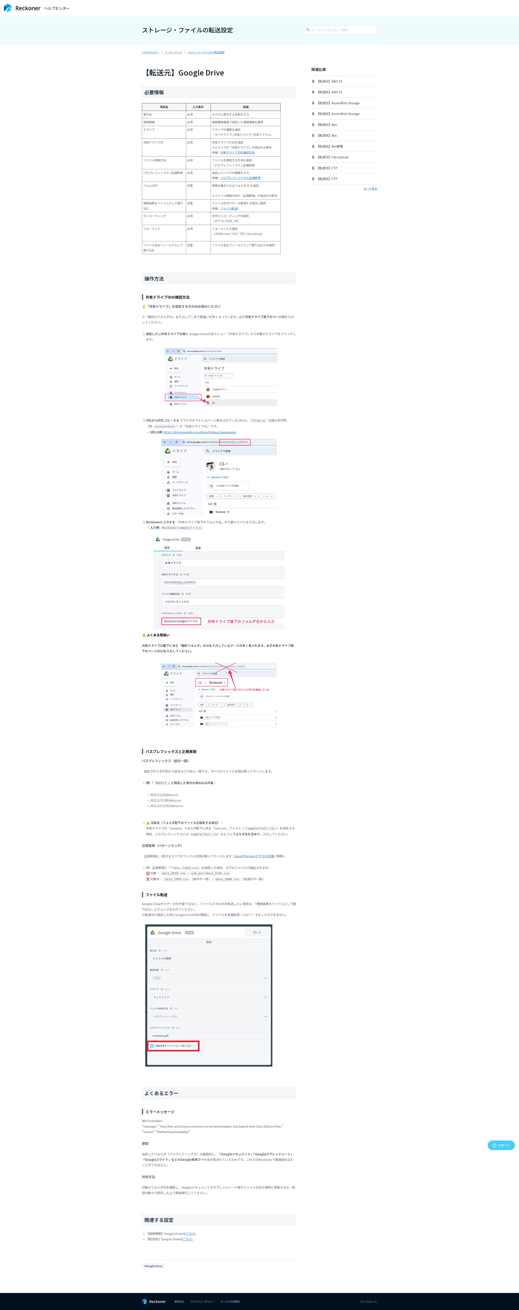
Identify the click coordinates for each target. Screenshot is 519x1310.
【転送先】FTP (326, 179)
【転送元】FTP (326, 168)
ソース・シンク (173, 52)
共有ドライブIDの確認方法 (238, 152)
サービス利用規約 (230, 1301)
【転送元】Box (326, 124)
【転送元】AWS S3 (329, 81)
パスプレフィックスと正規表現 (240, 178)
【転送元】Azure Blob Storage (338, 103)
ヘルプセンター (150, 52)
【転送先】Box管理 (329, 146)
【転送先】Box (326, 135)
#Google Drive (153, 1266)
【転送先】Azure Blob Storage (338, 113)
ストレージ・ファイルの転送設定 (206, 52)
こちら (190, 1233)
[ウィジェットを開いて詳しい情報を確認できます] (501, 1146)
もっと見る (370, 189)
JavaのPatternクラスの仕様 (254, 856)
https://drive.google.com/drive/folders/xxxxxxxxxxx (199, 432)
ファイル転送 (229, 208)
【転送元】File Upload (332, 157)
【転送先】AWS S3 (329, 92)
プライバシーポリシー (202, 1301)
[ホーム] (22, 8)
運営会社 (179, 1301)
